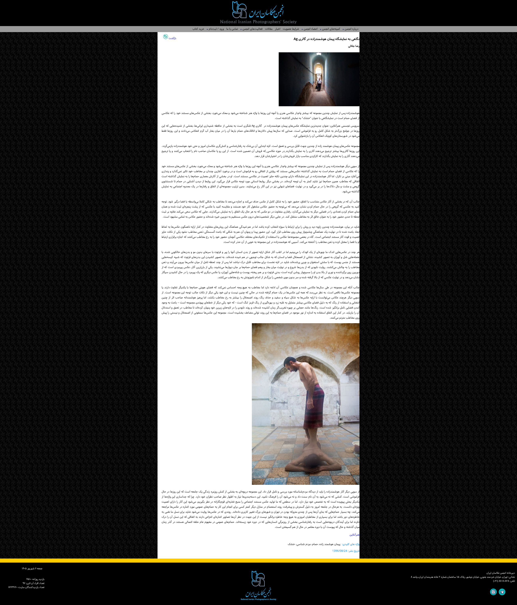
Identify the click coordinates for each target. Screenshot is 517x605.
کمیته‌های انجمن (330, 29)
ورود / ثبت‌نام (215, 29)
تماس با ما (232, 29)
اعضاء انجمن (309, 29)
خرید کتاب (198, 29)
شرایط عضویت (291, 29)
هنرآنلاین (354, 534)
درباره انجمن (350, 29)
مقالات (268, 29)
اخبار (277, 29)
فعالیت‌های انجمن (251, 29)
